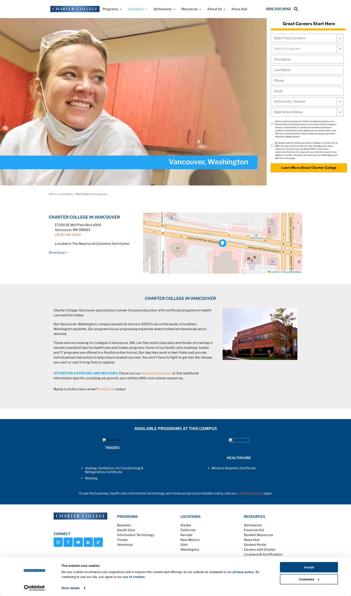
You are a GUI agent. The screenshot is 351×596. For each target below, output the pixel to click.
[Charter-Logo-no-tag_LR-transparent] (74, 7)
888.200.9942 (278, 9)
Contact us (106, 389)
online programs (250, 493)
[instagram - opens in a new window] (58, 542)
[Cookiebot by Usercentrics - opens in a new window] (34, 588)
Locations (66, 194)
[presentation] (307, 80)
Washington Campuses (91, 194)
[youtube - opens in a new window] (78, 542)
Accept (309, 567)
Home (53, 194)
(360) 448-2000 (68, 235)
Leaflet (274, 271)
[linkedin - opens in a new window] (88, 542)
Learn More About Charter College (309, 168)
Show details (70, 588)
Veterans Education (156, 373)
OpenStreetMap (292, 271)
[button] (223, 243)
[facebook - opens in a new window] (68, 542)
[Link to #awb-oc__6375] (295, 10)
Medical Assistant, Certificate (234, 468)
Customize (306, 579)
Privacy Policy (281, 124)
